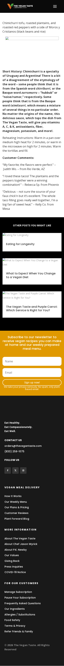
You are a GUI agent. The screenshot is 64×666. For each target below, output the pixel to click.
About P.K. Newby (15, 549)
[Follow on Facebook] (7, 470)
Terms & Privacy (14, 626)
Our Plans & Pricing (16, 507)
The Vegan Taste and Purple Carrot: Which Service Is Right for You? (32, 309)
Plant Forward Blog (16, 519)
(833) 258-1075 (14, 451)
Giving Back (12, 561)
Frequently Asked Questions (22, 603)
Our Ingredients (14, 609)
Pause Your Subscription (20, 597)
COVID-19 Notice (15, 572)
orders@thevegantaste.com (23, 446)
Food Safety (12, 620)
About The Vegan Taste (19, 538)
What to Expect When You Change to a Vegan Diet (30, 275)
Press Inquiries (13, 566)
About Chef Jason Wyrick (20, 544)
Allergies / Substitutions (19, 614)
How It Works (13, 496)
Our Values (11, 555)
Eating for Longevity (20, 244)
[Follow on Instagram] (23, 470)
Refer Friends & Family (18, 631)
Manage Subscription (18, 592)
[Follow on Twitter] (15, 470)
